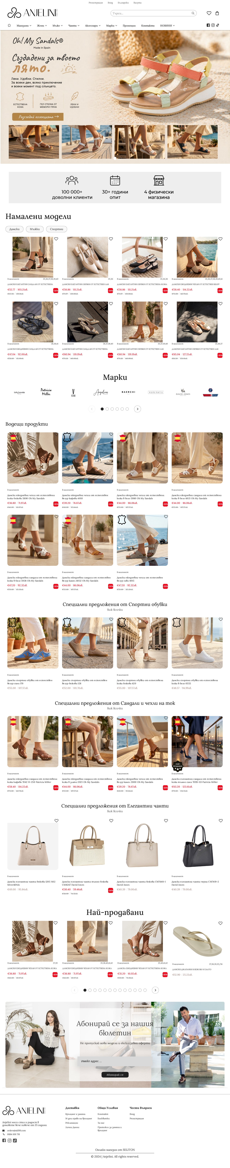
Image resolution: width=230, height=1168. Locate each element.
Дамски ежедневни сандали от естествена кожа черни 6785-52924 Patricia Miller (31, 350)
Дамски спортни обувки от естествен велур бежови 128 (84, 682)
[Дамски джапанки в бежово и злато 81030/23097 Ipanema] (197, 941)
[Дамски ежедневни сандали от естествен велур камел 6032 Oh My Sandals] (87, 540)
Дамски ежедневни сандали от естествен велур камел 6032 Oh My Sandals (86, 579)
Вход (110, 2)
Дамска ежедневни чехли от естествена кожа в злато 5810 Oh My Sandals (142, 968)
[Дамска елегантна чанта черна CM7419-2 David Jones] (197, 844)
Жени (40, 25)
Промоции (129, 25)
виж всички (115, 609)
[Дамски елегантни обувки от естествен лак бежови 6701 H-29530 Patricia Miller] (197, 322)
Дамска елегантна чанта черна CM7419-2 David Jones (195, 883)
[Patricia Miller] (46, 393)
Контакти (148, 25)
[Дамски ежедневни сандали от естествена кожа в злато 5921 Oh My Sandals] (87, 741)
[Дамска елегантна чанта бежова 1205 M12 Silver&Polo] (32, 844)
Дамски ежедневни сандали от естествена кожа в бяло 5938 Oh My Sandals (32, 579)
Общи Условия (108, 1108)
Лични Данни (72, 1127)
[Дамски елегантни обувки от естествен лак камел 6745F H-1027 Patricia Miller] (142, 322)
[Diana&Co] (155, 393)
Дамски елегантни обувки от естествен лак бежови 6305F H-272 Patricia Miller (85, 286)
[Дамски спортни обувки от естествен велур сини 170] (32, 643)
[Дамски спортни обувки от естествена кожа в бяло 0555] (197, 643)
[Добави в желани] (56, 239)
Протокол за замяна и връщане (110, 1129)
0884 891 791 (13, 1134)
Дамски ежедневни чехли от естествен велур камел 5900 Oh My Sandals (140, 780)
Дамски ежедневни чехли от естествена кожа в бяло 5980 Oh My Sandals (140, 497)
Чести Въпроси (141, 1108)
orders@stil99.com (16, 1130)
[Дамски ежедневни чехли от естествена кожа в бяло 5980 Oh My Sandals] (142, 457)
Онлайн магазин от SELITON (115, 1150)
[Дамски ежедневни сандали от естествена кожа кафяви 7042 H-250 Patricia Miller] (32, 741)
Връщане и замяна (75, 1114)
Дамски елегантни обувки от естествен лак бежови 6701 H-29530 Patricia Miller (195, 350)
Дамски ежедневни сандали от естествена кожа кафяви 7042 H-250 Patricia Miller (32, 780)
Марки (110, 25)
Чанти (72, 25)
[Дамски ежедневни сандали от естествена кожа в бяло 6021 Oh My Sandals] (197, 457)
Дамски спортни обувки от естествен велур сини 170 (29, 682)
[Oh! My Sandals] (19, 393)
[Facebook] (208, 25)
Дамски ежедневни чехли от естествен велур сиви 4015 (140, 579)
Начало (9, 25)
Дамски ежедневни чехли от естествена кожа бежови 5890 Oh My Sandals (31, 497)
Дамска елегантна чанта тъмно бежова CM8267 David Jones (85, 883)
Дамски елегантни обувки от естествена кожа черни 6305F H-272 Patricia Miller (142, 286)
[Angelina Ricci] (101, 393)
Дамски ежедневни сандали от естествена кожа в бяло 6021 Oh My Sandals (196, 497)
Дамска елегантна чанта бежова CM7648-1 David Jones (141, 883)
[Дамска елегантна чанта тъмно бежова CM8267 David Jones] (87, 844)
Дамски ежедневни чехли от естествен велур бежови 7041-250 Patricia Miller (195, 286)
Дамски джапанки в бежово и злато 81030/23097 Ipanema (191, 969)
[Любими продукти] (209, 13)
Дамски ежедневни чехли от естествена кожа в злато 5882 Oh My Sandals (87, 968)
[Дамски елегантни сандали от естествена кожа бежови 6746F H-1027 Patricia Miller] (87, 322)
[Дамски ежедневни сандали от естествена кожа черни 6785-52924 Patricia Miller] (33, 322)
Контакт (103, 1114)
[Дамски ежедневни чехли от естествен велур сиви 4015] (142, 540)
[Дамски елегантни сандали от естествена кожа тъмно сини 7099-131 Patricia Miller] (197, 741)
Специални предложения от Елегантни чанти (115, 806)
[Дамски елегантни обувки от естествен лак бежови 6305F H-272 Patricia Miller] (87, 257)
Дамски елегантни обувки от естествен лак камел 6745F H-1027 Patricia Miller (140, 350)
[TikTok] (218, 25)
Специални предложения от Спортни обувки (115, 604)
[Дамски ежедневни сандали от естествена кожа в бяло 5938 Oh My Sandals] (32, 540)
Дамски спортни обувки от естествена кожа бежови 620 (140, 682)
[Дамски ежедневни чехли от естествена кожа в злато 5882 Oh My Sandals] (87, 941)
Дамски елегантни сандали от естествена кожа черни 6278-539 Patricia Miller (30, 286)
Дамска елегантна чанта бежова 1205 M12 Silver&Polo (31, 883)
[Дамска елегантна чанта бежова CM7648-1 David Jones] (142, 844)
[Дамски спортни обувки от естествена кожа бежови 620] (142, 643)
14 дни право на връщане (78, 1118)
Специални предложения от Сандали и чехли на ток (115, 703)
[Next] (137, 409)
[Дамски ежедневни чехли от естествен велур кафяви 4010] (87, 457)
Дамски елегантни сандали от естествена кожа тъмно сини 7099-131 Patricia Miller (196, 780)
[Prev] (91, 409)
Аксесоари (91, 25)
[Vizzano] (73, 393)
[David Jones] (183, 393)
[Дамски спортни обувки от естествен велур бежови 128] (87, 643)
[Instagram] (213, 25)
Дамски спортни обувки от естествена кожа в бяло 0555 (195, 682)
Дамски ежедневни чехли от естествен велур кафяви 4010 (85, 497)
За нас (101, 1122)
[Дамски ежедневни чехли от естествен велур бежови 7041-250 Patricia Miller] (197, 257)
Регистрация (96, 2)
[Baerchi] (128, 393)
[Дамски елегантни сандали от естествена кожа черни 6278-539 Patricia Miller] (33, 257)
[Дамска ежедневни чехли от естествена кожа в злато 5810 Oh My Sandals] (143, 941)
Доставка (72, 1108)
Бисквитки (104, 1118)
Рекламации (71, 1122)
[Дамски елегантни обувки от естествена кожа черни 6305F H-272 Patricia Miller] (142, 257)
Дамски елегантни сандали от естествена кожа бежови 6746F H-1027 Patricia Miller (85, 350)
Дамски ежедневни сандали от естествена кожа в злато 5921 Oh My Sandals (87, 780)
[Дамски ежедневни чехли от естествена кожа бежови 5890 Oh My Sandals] (32, 457)
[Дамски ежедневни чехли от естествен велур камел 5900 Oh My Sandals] (142, 741)
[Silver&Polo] (210, 393)
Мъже (56, 25)
